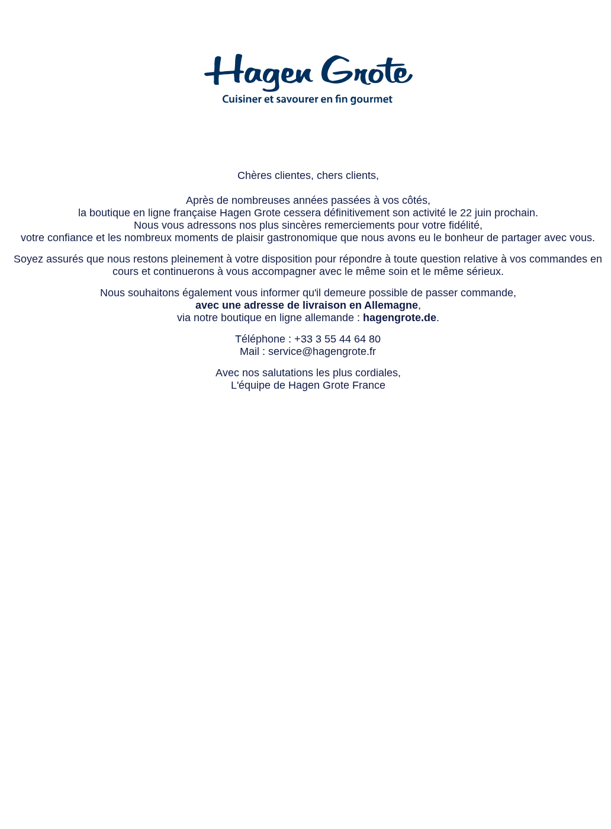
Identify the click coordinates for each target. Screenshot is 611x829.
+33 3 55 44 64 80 (337, 339)
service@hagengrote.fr (322, 351)
